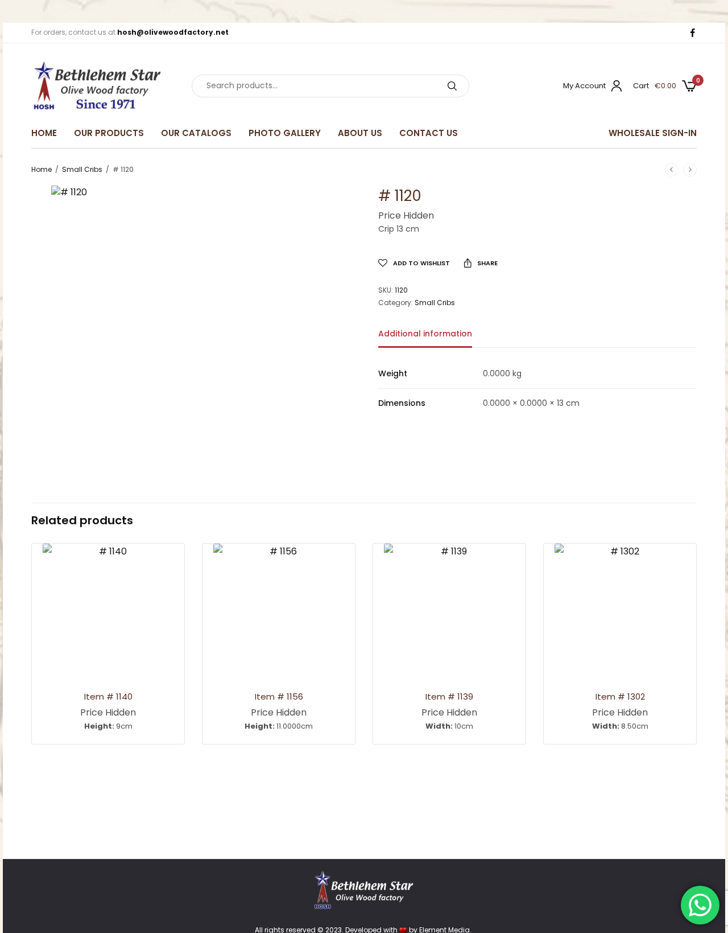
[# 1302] (620, 609)
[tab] (433, 339)
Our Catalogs (196, 133)
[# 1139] (449, 609)
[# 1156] (278, 609)
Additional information (425, 334)
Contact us (428, 133)
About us (360, 133)
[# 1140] (108, 609)
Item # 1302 (620, 696)
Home (44, 133)
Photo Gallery (285, 133)
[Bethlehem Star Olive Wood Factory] (97, 86)
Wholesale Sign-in (653, 133)
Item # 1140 (108, 696)
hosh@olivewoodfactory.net (173, 32)
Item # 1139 (449, 696)
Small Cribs (82, 169)
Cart (641, 85)
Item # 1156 (279, 696)
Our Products (109, 133)
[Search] (452, 86)
